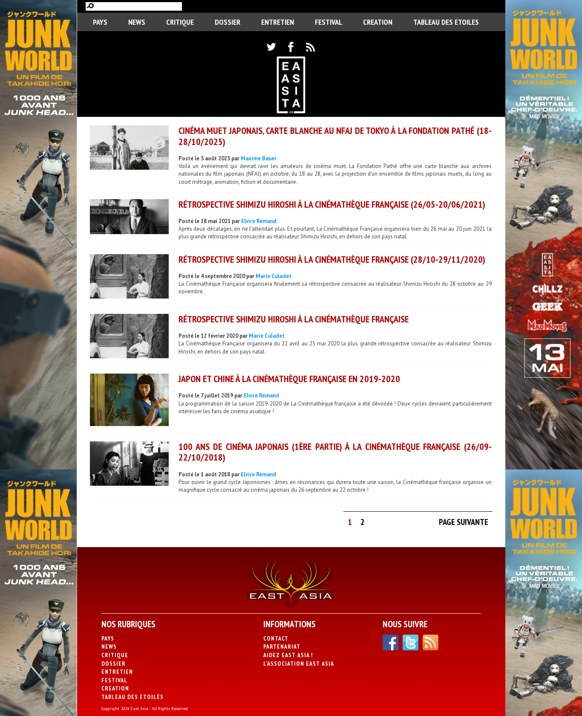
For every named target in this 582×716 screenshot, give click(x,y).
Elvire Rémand (259, 221)
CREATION (377, 22)
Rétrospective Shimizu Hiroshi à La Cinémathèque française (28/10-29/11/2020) (332, 259)
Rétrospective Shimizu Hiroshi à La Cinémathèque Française (294, 319)
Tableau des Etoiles (446, 22)
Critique (180, 22)
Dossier (227, 22)
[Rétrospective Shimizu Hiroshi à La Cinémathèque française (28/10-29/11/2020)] (129, 277)
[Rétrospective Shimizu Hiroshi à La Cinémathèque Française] (129, 337)
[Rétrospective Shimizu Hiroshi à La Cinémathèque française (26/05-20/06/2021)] (129, 217)
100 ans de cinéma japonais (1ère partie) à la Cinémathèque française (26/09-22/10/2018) (335, 452)
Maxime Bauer (259, 158)
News (136, 22)
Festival (328, 22)
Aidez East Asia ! (288, 655)
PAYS (100, 22)
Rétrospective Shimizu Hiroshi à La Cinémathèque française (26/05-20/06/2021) (332, 204)
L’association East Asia (298, 663)
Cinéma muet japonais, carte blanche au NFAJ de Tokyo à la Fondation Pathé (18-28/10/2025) (335, 136)
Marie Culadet (273, 276)
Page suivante (463, 522)
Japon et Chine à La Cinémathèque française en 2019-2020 (289, 379)
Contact (275, 638)
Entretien (277, 22)
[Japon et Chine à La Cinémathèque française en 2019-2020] (129, 401)
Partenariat (281, 646)
